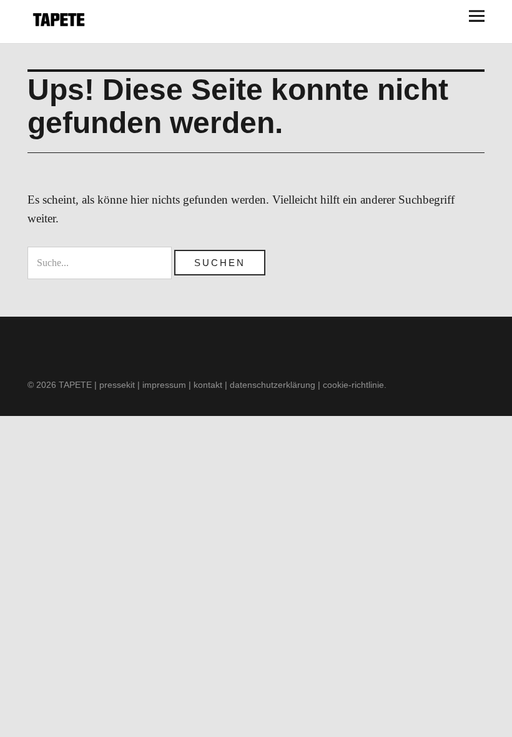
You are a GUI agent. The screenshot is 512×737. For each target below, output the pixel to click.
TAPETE (75, 385)
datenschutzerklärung (272, 385)
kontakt (208, 385)
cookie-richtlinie (353, 385)
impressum (164, 385)
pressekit (117, 385)
